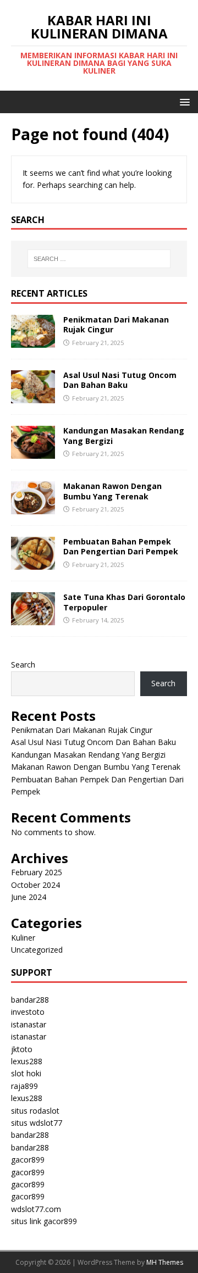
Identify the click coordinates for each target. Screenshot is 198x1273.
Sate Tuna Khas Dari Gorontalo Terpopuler (124, 602)
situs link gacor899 (44, 1221)
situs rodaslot (35, 1110)
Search (23, 664)
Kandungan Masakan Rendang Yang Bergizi (123, 435)
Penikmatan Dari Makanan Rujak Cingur (116, 324)
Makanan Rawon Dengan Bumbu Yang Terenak (112, 491)
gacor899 (28, 1159)
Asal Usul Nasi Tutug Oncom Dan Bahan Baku (120, 380)
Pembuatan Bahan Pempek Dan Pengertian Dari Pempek (120, 546)
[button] (182, 101)
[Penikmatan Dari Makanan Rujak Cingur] (33, 341)
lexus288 (26, 1061)
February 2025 (36, 872)
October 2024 (35, 885)
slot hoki (26, 1073)
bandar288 (30, 999)
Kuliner (23, 937)
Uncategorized (37, 949)
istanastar (28, 1024)
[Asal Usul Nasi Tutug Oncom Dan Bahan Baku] (33, 397)
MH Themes (164, 1262)
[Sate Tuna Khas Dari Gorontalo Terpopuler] (33, 619)
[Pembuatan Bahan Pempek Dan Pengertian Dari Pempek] (33, 563)
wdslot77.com (36, 1209)
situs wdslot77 (36, 1123)
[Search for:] (99, 258)
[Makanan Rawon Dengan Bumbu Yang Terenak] (33, 508)
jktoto (21, 1049)
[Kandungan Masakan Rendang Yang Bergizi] (33, 452)
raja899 (24, 1086)
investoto (28, 1012)
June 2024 (28, 897)
